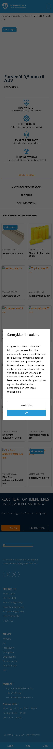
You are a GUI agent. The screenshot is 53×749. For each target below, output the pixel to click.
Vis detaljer (26, 405)
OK (26, 412)
